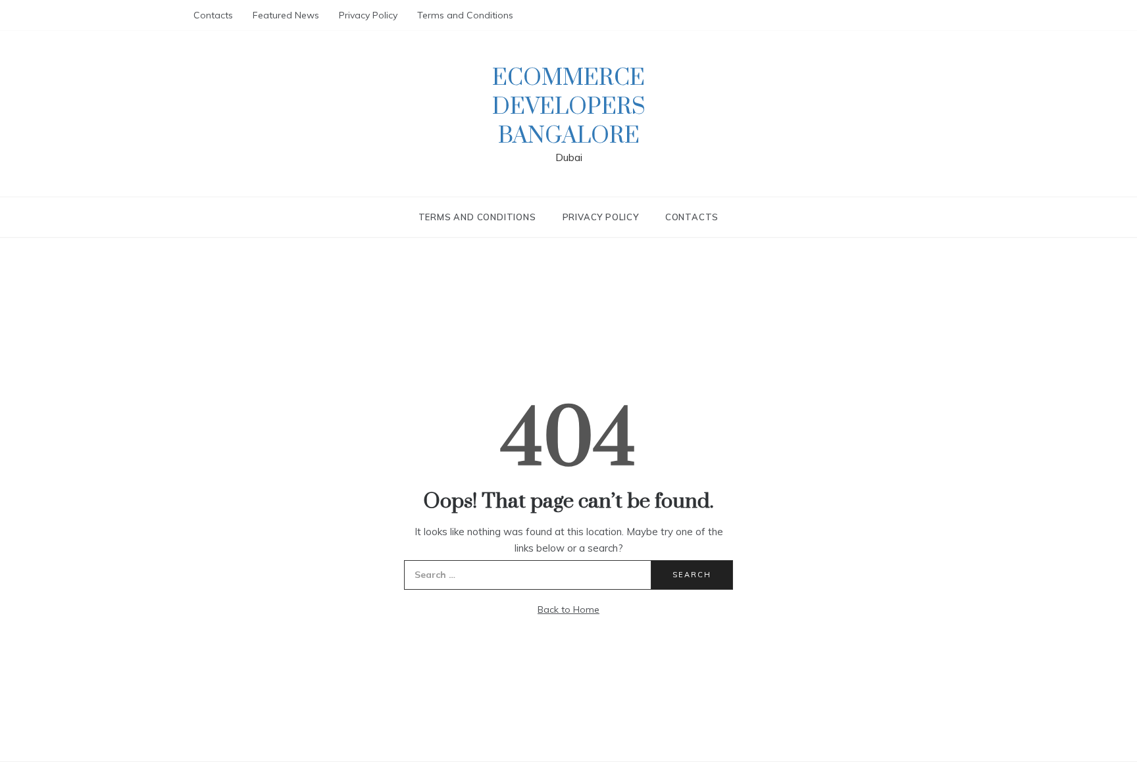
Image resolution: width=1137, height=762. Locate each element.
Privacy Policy (368, 15)
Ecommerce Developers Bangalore (568, 107)
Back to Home (568, 609)
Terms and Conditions (465, 15)
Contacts (213, 15)
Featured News (286, 15)
